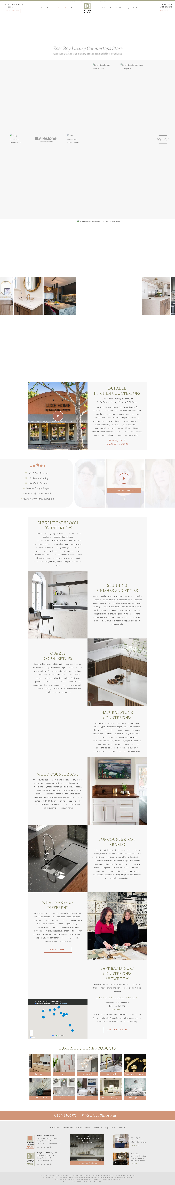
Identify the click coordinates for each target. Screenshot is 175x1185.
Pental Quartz (134, 850)
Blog (127, 8)
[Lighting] (87, 1065)
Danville (138, 1018)
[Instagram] (38, 1147)
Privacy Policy (93, 1181)
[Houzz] (41, 1147)
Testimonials (54, 1128)
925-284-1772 (166, 7)
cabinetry (116, 428)
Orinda (112, 1018)
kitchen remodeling (119, 1175)
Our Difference (67, 1128)
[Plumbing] (111, 1065)
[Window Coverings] (111, 1089)
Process (74, 8)
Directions (164, 11)
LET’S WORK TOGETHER (117, 1030)
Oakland (122, 1022)
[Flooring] (64, 1089)
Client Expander (115, 1179)
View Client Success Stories (124, 491)
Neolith (96, 854)
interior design (90, 1175)
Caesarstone (123, 850)
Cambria (103, 854)
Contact (136, 8)
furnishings (125, 428)
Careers (113, 1128)
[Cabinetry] (40, 1065)
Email (50, 1143)
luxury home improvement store (128, 421)
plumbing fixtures (133, 984)
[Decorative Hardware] (135, 1065)
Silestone (111, 854)
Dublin (105, 1022)
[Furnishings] (87, 1089)
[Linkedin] (51, 1147)
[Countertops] (40, 1089)
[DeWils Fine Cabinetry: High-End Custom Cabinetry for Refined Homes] (121, 1158)
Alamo (99, 1022)
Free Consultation (12, 11)
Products (61, 8)
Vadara (119, 854)
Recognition (114, 8)
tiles (95, 988)
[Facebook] (45, 1147)
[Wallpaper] (135, 1089)
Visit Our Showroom (100, 1115)
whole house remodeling (104, 1175)
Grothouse (127, 854)
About (100, 8)
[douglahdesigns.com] (87, 8)
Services (50, 8)
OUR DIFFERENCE (58, 950)
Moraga (119, 1018)
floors (136, 428)
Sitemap (98, 1179)
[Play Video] (58, 417)
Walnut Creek (128, 1018)
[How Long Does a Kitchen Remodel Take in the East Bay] (121, 1141)
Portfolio (37, 8)
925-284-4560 (10, 7)
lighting (109, 988)
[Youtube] (48, 1147)
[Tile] (64, 1065)
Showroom (98, 1128)
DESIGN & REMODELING (13, 4)
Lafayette (105, 1018)
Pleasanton (113, 1022)
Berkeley (133, 1022)
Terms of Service (104, 1181)
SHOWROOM (166, 4)
